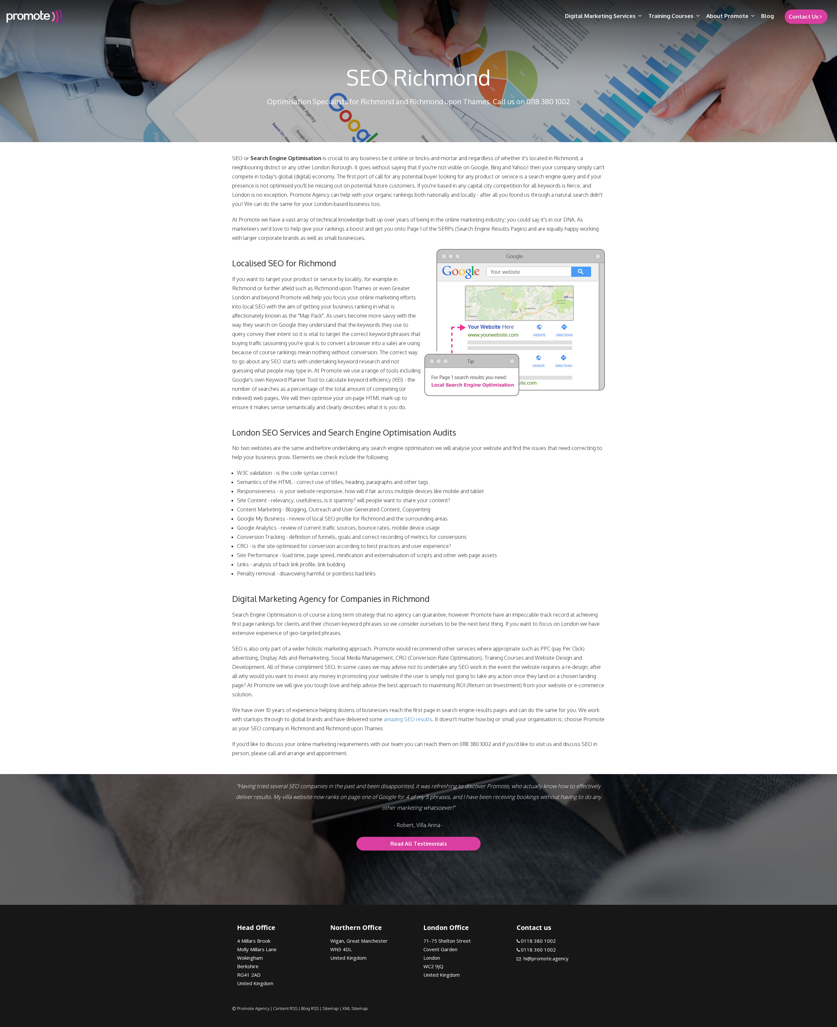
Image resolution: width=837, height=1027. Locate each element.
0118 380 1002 (538, 940)
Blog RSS (310, 1008)
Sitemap (330, 1008)
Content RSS (285, 1008)
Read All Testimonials (418, 843)
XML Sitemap (355, 1008)
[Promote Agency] (104, 16)
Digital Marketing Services (600, 15)
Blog (767, 15)
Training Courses (670, 15)
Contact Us (804, 16)
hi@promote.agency (546, 958)
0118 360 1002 (538, 949)
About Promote (727, 15)
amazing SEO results (408, 719)
